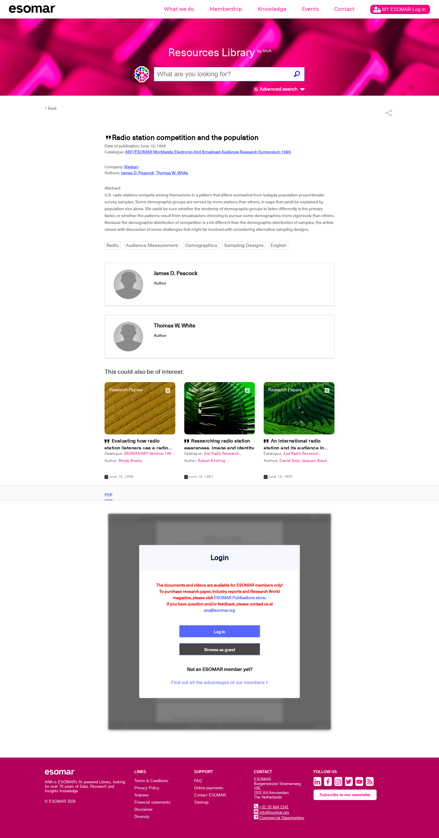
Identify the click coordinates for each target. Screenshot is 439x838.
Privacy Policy (146, 788)
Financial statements (152, 802)
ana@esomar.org (219, 610)
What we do (179, 9)
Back (52, 108)
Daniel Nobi (290, 460)
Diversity (142, 816)
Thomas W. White (172, 172)
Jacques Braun (314, 460)
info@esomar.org (273, 812)
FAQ (198, 781)
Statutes (141, 795)
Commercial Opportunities (281, 818)
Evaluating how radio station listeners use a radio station (136, 448)
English (278, 245)
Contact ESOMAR (210, 795)
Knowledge (272, 9)
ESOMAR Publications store (239, 597)
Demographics (201, 245)
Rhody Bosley (130, 460)
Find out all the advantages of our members (218, 683)
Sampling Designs (243, 245)
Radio (112, 245)
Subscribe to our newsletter (345, 795)
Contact (344, 9)
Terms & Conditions (151, 781)
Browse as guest (219, 649)
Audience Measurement (152, 245)
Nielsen (131, 167)
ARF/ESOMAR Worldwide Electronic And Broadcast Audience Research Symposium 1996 (208, 152)
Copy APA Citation (219, 360)
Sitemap (201, 802)
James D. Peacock (137, 172)
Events (310, 9)
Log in (219, 631)
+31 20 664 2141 (273, 807)
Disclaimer (143, 809)
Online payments (208, 788)
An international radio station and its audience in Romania (294, 448)
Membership (226, 9)
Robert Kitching (211, 460)
